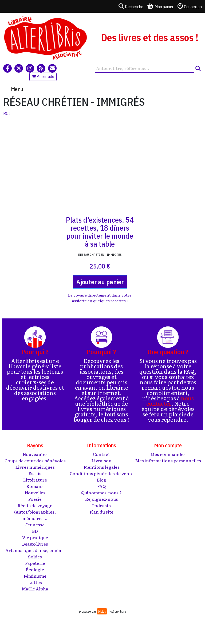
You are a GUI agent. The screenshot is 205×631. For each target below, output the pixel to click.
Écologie (35, 569)
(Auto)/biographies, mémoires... (35, 514)
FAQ (101, 486)
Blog (101, 479)
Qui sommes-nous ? (101, 492)
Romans (35, 486)
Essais (35, 473)
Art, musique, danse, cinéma (35, 550)
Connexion (193, 6)
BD (35, 531)
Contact (101, 454)
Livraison (102, 460)
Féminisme (35, 576)
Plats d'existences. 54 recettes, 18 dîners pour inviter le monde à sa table (100, 232)
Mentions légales (102, 467)
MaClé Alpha (35, 588)
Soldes (35, 556)
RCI (6, 113)
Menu (17, 89)
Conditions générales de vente (101, 473)
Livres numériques (35, 467)
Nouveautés (35, 454)
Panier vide (45, 76)
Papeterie (35, 563)
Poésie (35, 499)
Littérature (35, 479)
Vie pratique (35, 537)
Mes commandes (168, 454)
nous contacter (170, 400)
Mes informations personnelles (168, 460)
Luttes (35, 582)
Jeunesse (35, 524)
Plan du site (101, 511)
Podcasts (101, 505)
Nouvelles (35, 492)
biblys (102, 611)
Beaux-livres (35, 544)
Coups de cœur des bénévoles (35, 460)
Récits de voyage (35, 505)
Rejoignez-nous (101, 499)
